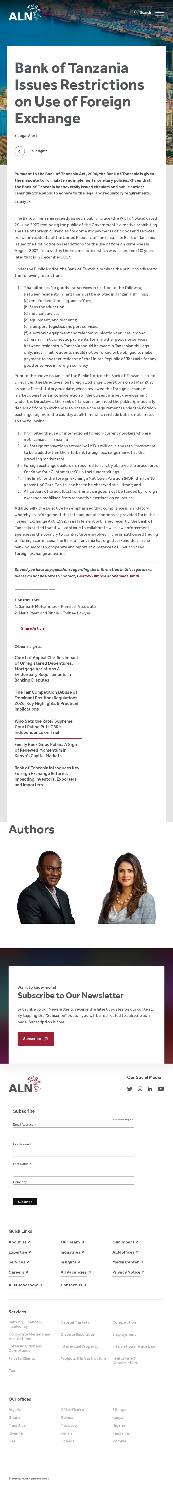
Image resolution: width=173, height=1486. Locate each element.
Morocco (69, 1425)
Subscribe (32, 1038)
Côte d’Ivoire (72, 1410)
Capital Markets (75, 1322)
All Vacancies (74, 1272)
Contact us (71, 1284)
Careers (16, 1272)
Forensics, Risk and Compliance (25, 1348)
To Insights (39, 151)
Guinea (67, 1417)
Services (17, 1262)
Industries (70, 1252)
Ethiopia (119, 1410)
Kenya (117, 1417)
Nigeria (118, 1425)
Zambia (119, 1441)
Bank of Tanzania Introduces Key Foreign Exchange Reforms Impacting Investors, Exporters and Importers (47, 776)
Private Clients (22, 1358)
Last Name (22, 1164)
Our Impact (123, 1242)
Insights (68, 1262)
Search (145, 12)
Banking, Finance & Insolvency (25, 1324)
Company (20, 1182)
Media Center (125, 1262)
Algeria (15, 1410)
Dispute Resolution (78, 1334)
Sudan (66, 1433)
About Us (17, 1242)
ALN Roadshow (23, 1284)
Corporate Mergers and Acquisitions (30, 1336)
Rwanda (16, 1433)
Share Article (33, 628)
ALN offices (123, 1252)
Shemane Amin (125, 576)
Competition (124, 1322)
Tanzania (120, 1433)
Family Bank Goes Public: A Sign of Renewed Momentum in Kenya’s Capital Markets (46, 750)
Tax (12, 1371)
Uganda (68, 1441)
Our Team (70, 1242)
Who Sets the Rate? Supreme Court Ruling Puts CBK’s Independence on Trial (44, 726)
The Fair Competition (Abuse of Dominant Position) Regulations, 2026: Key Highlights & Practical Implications (47, 700)
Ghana (14, 1417)
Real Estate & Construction (124, 1360)
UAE (12, 1441)
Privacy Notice (126, 1272)
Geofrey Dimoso (91, 576)
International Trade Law (134, 1346)
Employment (124, 1334)
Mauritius (17, 1425)
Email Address (24, 1124)
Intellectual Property (79, 1346)
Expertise (18, 1252)
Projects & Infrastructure (83, 1358)
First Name (22, 1144)
